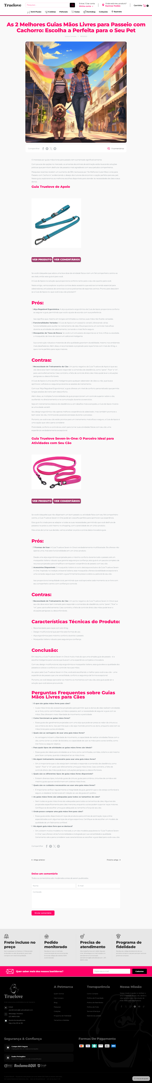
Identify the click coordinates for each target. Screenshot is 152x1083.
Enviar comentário (43, 913)
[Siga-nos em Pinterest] (135, 1006)
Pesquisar (57, 1007)
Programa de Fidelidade (62, 1016)
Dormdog (90, 12)
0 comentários (117, 148)
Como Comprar (92, 994)
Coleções (103, 12)
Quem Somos (59, 994)
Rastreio (118, 12)
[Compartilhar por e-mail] (54, 148)
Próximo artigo (112, 860)
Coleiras (52, 12)
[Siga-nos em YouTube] (139, 1006)
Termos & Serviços (93, 1011)
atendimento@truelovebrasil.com (21, 1010)
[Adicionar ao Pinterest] (47, 148)
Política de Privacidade (95, 998)
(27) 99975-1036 (14, 1016)
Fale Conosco (59, 998)
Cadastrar (139, 971)
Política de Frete (93, 1007)
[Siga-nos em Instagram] (130, 1006)
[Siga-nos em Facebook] (121, 1006)
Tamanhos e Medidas (61, 1020)
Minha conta (85, 6)
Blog (55, 1002)
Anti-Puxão (36, 12)
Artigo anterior (39, 860)
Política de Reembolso (95, 1002)
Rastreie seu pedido (94, 1016)
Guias (77, 12)
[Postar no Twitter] (51, 148)
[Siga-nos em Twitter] (126, 1006)
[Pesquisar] (72, 5)
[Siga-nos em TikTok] (144, 1006)
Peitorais (63, 12)
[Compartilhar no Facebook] (43, 148)
